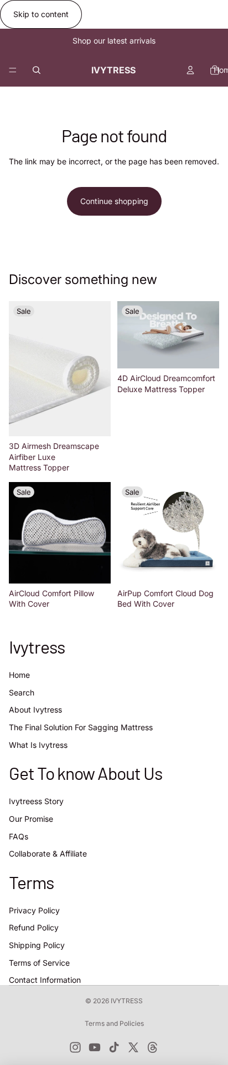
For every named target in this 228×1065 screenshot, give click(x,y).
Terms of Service (39, 962)
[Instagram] (75, 1047)
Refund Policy (34, 927)
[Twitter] (133, 1047)
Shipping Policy (37, 945)
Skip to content (41, 14)
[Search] (36, 70)
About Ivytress (35, 709)
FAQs (18, 836)
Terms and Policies (114, 1023)
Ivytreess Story (36, 801)
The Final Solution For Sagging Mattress (81, 727)
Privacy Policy (34, 910)
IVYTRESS (127, 1001)
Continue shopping (114, 201)
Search (21, 692)
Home (19, 674)
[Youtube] (94, 1047)
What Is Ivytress (38, 744)
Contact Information (45, 979)
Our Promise (31, 818)
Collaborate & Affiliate (48, 853)
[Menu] (12, 70)
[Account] (190, 70)
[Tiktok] (114, 1047)
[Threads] (152, 1047)
